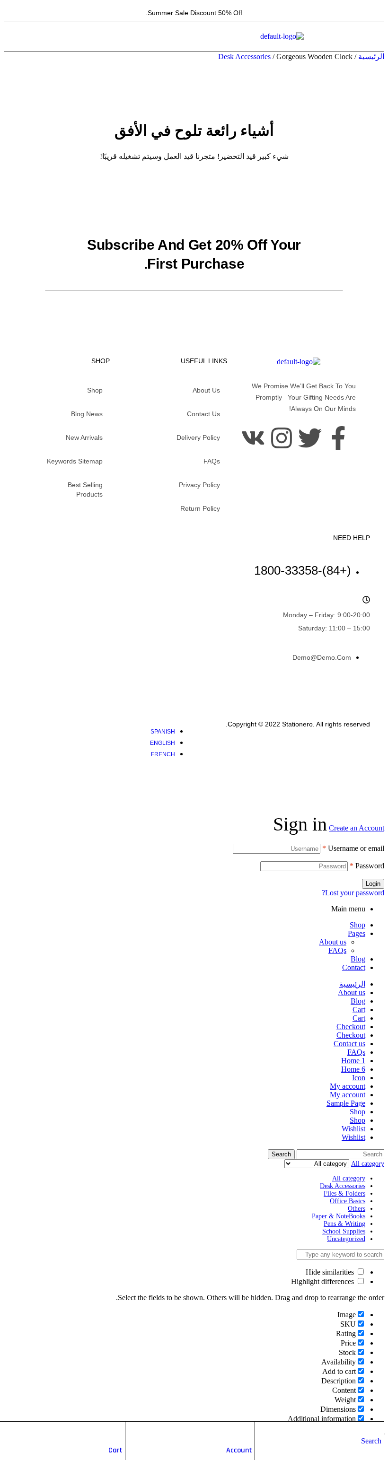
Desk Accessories (244, 56)
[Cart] (118, 1431)
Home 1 (353, 1061)
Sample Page (345, 1103)
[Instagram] (281, 438)
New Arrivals (84, 437)
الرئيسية (371, 56)
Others (356, 1208)
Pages (356, 933)
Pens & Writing (344, 1223)
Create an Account (356, 828)
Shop (95, 390)
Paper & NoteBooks (338, 1216)
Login (373, 883)
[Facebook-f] (338, 438)
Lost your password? (353, 893)
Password (367, 866)
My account (347, 1086)
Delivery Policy (198, 437)
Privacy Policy (199, 485)
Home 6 (353, 1069)
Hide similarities (331, 1272)
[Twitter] (310, 438)
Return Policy (200, 508)
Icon (358, 1078)
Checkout (350, 1027)
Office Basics (347, 1201)
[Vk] (253, 438)
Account (239, 1450)
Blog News (87, 414)
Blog (358, 959)
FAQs (211, 461)
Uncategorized (346, 1238)
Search (281, 1154)
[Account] (247, 1431)
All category (348, 1178)
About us (206, 390)
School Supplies (343, 1231)
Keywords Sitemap (75, 461)
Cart (115, 1450)
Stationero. (297, 724)
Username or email (353, 848)
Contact (353, 967)
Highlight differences (323, 1281)
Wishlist (353, 1129)
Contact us (203, 414)
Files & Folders (344, 1193)
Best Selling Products (85, 489)
